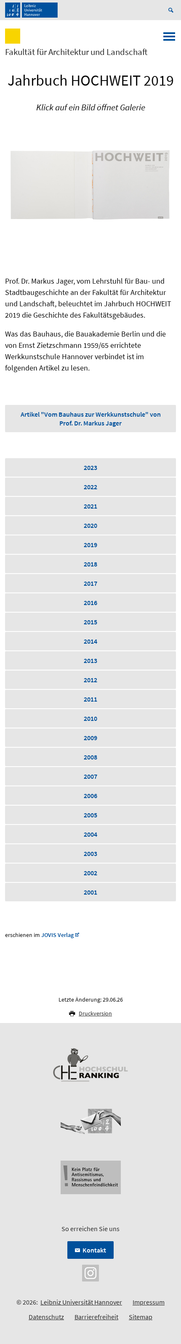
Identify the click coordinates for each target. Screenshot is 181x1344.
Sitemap (140, 1317)
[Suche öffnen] (172, 10)
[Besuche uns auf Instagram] (90, 1272)
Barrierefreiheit (96, 1317)
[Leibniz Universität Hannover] (31, 10)
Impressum (149, 1302)
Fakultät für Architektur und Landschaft (76, 52)
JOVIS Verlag (57, 935)
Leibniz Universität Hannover (81, 1302)
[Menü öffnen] (169, 39)
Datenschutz (46, 1317)
